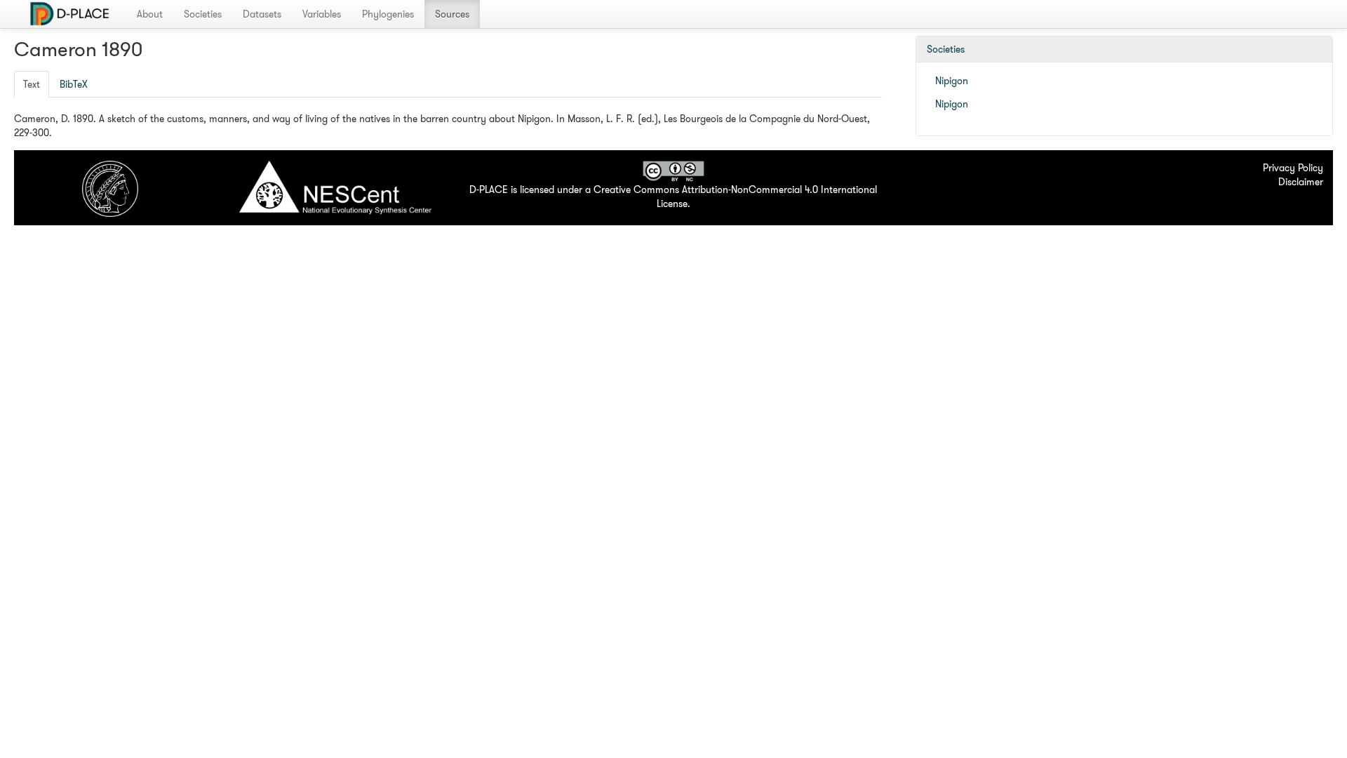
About (150, 14)
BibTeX (74, 84)
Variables (321, 14)
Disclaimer (1300, 182)
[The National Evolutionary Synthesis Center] (335, 192)
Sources (452, 14)
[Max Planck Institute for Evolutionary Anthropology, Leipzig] (110, 187)
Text (31, 84)
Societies (203, 14)
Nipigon (951, 81)
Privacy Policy (1293, 168)
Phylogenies (388, 14)
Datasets (262, 14)
